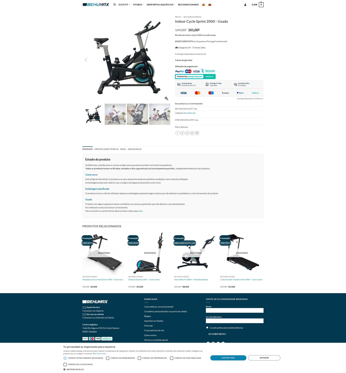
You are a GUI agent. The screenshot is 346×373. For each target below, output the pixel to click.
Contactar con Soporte (93, 310)
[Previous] (83, 262)
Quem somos (150, 335)
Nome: (209, 306)
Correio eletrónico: (214, 317)
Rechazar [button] (264, 358)
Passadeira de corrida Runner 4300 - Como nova (102, 279)
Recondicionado (192, 17)
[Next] (263, 262)
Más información (99, 353)
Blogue (147, 316)
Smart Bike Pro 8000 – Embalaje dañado (191, 279)
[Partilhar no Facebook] (177, 133)
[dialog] (173, 358)
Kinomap (148, 325)
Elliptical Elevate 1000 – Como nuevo (144, 279)
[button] (115, 4)
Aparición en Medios (153, 321)
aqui (141, 211)
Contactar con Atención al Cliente (98, 317)
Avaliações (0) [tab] (134, 149)
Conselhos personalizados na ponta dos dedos (165, 311)
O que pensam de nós (154, 330)
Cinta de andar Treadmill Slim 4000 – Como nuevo (241, 279)
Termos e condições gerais (156, 340)
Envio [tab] (123, 149)
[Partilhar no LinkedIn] (197, 133)
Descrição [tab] (87, 149)
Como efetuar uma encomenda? (159, 306)
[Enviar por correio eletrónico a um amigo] (187, 133)
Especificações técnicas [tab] (106, 149)
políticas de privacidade (225, 328)
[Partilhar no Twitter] (182, 133)
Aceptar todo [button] (228, 358)
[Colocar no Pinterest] (192, 133)
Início (178, 17)
